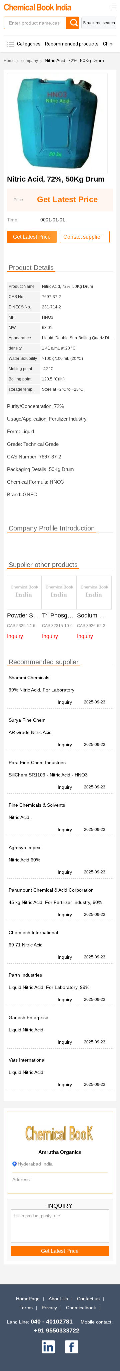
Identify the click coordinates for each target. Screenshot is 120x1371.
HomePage (28, 1298)
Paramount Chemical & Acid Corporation (51, 890)
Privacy (49, 1307)
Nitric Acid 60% (24, 859)
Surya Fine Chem (27, 720)
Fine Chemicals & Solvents (37, 805)
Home (9, 60)
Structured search (99, 23)
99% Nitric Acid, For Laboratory (41, 689)
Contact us (88, 1298)
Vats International (27, 1060)
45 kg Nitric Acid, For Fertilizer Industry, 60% (55, 902)
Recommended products (72, 43)
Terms (26, 1307)
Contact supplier (82, 237)
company (29, 60)
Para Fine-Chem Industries (37, 762)
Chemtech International (33, 932)
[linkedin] (48, 1346)
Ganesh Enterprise (28, 1017)
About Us (58, 1298)
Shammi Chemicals (29, 677)
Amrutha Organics (59, 1152)
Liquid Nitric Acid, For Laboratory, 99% (49, 987)
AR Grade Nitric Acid (30, 732)
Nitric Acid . (20, 817)
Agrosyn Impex (24, 847)
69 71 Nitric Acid (26, 944)
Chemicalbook (81, 1307)
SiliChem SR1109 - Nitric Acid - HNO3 (48, 774)
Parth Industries (25, 975)
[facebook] (71, 1346)
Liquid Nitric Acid (26, 1029)
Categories (29, 43)
